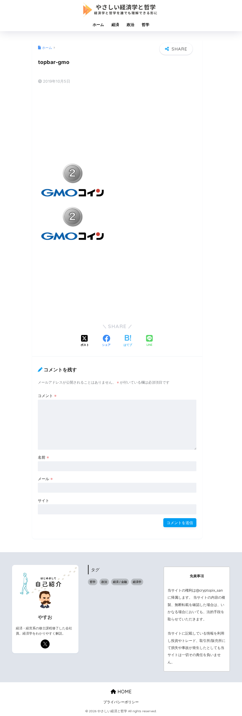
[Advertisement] (117, 125)
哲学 (145, 24)
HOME (124, 692)
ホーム (98, 24)
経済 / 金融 (120, 582)
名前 (43, 457)
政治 (130, 24)
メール (45, 478)
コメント (47, 395)
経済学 (137, 582)
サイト (43, 500)
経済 (115, 24)
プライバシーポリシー (121, 702)
